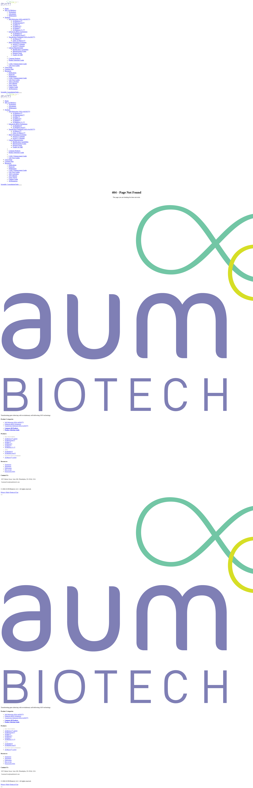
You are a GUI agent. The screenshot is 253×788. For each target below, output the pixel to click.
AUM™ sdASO (11, 439)
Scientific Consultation (8, 92)
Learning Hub (9, 69)
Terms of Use (14, 492)
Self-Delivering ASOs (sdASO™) (19, 19)
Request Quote (17, 53)
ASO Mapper (13, 83)
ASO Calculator (14, 81)
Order (17, 92)
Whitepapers (13, 16)
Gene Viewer (13, 85)
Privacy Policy (5, 492)
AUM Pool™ (19, 35)
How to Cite (8, 470)
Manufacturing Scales (19, 51)
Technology (12, 12)
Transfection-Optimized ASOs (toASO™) (22, 37)
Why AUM (10, 10)
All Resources (13, 89)
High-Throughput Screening (17, 42)
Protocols (12, 74)
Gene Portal (8, 67)
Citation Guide (13, 87)
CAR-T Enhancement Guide (18, 64)
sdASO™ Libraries (19, 44)
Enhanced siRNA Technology (18, 32)
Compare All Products (11, 428)
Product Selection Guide (16, 60)
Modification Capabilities (20, 49)
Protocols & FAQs (10, 471)
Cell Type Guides (14, 65)
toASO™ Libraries (19, 46)
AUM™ (17, 21)
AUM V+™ (19, 30)
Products (7, 17)
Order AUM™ (19, 40)
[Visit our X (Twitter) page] (5, 484)
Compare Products (14, 58)
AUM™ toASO (10, 457)
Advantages (12, 14)
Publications (12, 73)
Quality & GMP (18, 55)
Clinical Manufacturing (16, 48)
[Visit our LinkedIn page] (2, 484)
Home (7, 8)
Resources (8, 71)
